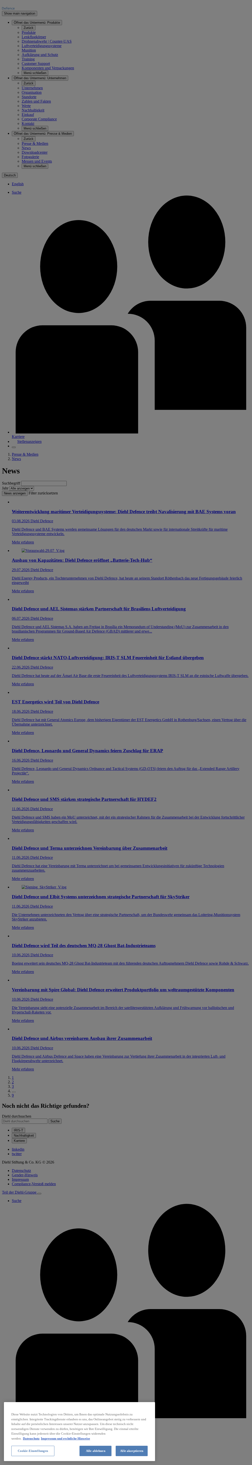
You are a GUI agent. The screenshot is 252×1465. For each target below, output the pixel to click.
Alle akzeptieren (131, 1451)
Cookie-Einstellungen (33, 1451)
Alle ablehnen (95, 1451)
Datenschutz (31, 1438)
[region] (79, 1431)
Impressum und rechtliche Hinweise (65, 1438)
